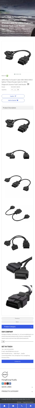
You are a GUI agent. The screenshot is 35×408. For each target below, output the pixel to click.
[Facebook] (10, 383)
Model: (3, 87)
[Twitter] (8, 383)
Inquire (12, 96)
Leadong (31, 402)
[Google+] (5, 383)
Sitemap (19, 402)
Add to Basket (12, 100)
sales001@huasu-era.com (11, 351)
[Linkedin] (3, 383)
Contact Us (17, 361)
